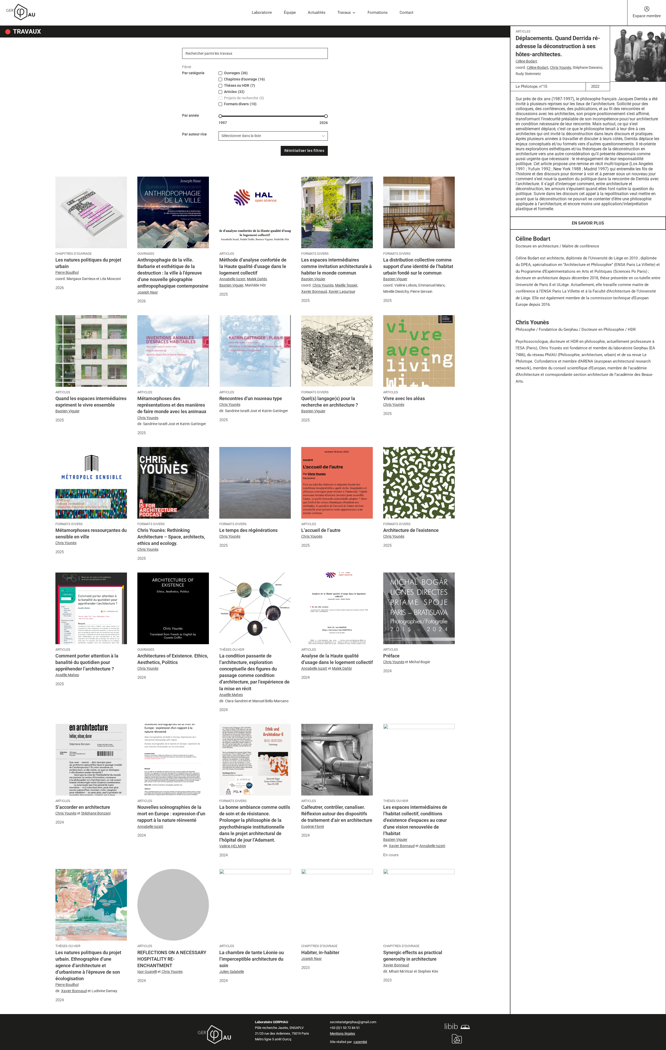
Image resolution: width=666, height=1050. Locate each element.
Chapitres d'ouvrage (73, 254)
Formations (378, 12)
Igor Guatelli (147, 972)
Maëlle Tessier (346, 285)
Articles (523, 31)
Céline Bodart (526, 61)
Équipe (290, 12)
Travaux (344, 12)
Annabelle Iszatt (232, 279)
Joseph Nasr (147, 292)
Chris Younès (560, 67)
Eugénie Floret (312, 826)
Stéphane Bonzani (96, 813)
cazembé (360, 1042)
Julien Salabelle (231, 972)
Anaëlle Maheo (67, 675)
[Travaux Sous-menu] (353, 13)
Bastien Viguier (231, 285)
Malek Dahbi (257, 279)
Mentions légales (342, 1033)
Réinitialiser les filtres (304, 150)
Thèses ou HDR (231, 649)
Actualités (316, 12)
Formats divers (315, 254)
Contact (406, 12)
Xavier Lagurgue (342, 291)
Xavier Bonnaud (314, 291)
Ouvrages (145, 254)
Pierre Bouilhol (67, 272)
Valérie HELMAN (232, 846)
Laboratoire (262, 12)
